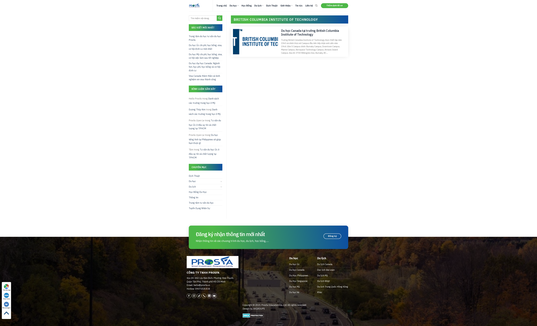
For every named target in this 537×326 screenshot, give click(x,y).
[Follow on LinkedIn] (209, 296)
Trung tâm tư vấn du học (201, 202)
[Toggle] (221, 181)
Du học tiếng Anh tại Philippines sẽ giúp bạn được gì (205, 139)
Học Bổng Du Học (198, 192)
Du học (233, 5)
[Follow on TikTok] (199, 296)
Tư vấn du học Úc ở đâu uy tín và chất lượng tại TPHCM (205, 124)
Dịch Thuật (272, 5)
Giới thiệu (285, 5)
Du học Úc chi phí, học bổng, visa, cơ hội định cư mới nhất (205, 47)
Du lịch (258, 5)
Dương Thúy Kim (197, 109)
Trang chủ (221, 5)
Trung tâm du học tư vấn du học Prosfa (205, 38)
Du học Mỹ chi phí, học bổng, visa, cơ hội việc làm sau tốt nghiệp (205, 56)
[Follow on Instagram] (194, 296)
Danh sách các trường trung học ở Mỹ (204, 100)
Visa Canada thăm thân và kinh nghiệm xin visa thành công (204, 77)
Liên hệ (309, 5)
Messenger (6, 308)
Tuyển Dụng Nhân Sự (199, 208)
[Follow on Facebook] (189, 296)
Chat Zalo (6, 299)
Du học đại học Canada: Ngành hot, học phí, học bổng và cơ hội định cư (204, 67)
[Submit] (219, 18)
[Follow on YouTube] (214, 296)
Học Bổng (247, 5)
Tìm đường (6, 290)
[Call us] (204, 296)
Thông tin (193, 197)
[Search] (316, 5)
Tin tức (299, 5)
